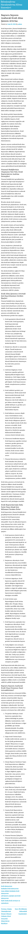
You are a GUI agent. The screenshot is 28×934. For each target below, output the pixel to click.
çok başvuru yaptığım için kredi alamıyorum (10, 897)
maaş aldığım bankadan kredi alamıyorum (10, 892)
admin (20, 24)
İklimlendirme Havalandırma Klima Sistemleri (11, 4)
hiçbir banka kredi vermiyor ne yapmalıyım (10, 902)
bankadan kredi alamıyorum (10, 888)
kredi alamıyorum (6, 886)
